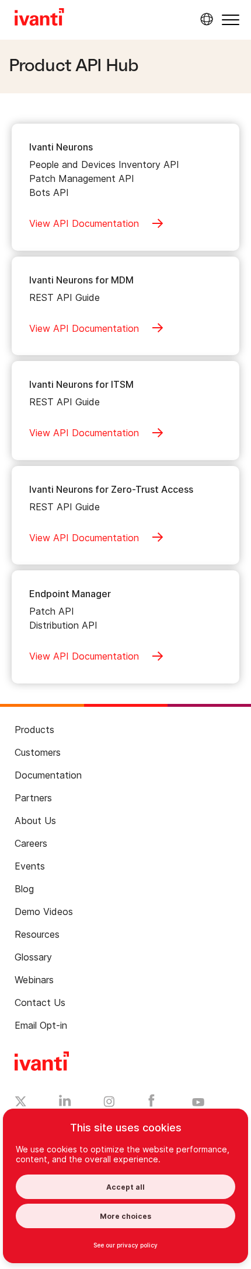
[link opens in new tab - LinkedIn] (65, 1103)
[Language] (205, 19)
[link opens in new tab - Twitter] (21, 1103)
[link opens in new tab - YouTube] (198, 1103)
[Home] (39, 18)
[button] (230, 19)
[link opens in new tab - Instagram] (109, 1103)
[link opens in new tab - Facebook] (151, 1103)
